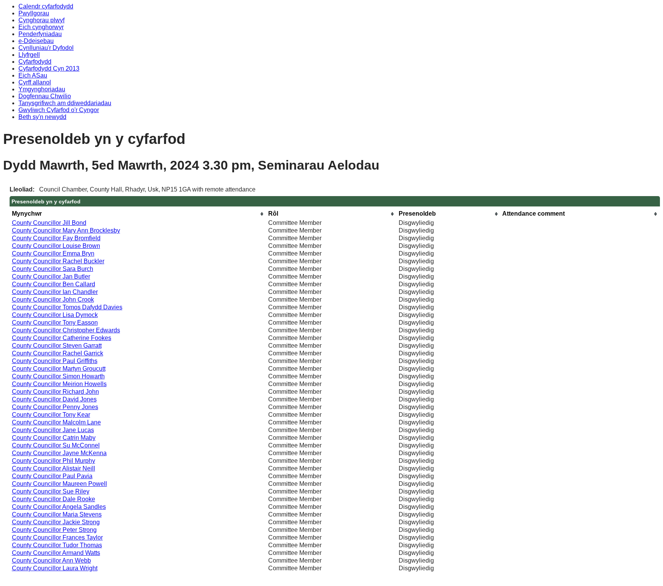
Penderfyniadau (40, 34)
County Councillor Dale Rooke (53, 499)
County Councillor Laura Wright (54, 568)
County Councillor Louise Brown (56, 246)
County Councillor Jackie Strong (56, 522)
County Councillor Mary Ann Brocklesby (66, 230)
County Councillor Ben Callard (53, 284)
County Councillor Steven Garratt (57, 345)
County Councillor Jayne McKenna (59, 453)
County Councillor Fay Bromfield (56, 238)
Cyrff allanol (34, 82)
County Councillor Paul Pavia (52, 476)
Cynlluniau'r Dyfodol (46, 48)
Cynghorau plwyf (41, 20)
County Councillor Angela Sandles (59, 506)
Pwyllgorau (33, 13)
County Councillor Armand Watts (56, 553)
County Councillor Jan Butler (51, 276)
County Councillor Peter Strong (54, 530)
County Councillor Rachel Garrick (57, 353)
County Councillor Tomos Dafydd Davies (67, 307)
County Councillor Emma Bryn (53, 253)
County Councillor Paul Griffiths (54, 361)
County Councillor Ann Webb (51, 560)
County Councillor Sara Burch (52, 269)
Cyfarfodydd (34, 61)
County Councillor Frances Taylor (57, 537)
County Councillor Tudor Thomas (57, 545)
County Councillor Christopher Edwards (66, 330)
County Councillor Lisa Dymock (55, 315)
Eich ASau (32, 75)
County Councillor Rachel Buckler (58, 261)
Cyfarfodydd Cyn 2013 (48, 68)
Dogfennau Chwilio (44, 96)
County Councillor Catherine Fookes (61, 338)
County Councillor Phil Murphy (53, 460)
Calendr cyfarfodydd (45, 6)
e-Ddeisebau (36, 41)
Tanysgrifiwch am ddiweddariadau (64, 103)
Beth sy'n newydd (42, 117)
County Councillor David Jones (54, 399)
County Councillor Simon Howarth (58, 376)
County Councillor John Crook (53, 299)
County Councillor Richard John (55, 391)
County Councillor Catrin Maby (54, 437)
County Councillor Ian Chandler (55, 292)
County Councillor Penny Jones (55, 407)
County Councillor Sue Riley (50, 491)
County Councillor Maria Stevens (57, 514)
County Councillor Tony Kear (51, 414)
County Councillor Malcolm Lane (56, 422)
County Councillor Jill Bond (49, 223)
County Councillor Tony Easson (55, 322)
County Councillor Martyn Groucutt (59, 368)
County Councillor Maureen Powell (59, 483)
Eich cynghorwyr (41, 27)
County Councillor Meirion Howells (59, 384)
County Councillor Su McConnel (56, 445)
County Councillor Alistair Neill (53, 468)
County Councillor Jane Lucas (53, 430)
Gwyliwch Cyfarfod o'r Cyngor (58, 110)
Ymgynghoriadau (41, 89)
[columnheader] (138, 214)
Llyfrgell (29, 54)
